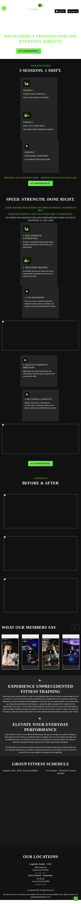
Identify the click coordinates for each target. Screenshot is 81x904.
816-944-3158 (40, 884)
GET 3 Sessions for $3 (27, 51)
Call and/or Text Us (17, 7)
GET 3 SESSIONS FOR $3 (39, 183)
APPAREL (49, 51)
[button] (73, 627)
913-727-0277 (40, 873)
